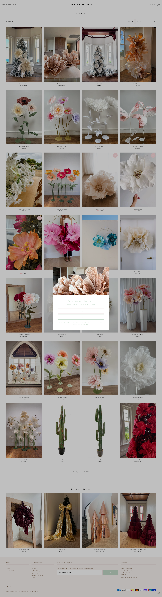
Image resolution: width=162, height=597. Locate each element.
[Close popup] (107, 269)
